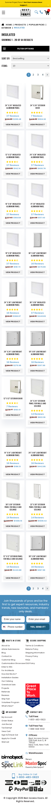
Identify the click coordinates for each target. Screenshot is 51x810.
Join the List (7, 724)
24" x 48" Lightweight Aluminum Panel (37, 453)
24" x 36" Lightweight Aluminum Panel (13, 303)
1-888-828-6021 (37, 728)
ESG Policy (30, 663)
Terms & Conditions (34, 645)
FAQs (28, 659)
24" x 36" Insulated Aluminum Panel (37, 155)
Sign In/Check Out (10, 734)
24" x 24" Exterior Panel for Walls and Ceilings (37, 403)
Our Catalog (7, 681)
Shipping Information (35, 652)
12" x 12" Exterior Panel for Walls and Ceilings (13, 557)
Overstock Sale (9, 684)
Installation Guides (10, 677)
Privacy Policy (32, 656)
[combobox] (4, 627)
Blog (4, 652)
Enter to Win (7, 667)
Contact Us (7, 656)
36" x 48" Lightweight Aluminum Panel (37, 254)
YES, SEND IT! (37, 626)
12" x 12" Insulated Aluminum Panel (13, 155)
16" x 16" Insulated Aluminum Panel (13, 205)
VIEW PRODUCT (13, 124)
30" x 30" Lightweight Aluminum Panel (37, 557)
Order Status (7, 720)
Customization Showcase (13, 663)
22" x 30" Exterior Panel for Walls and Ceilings (37, 507)
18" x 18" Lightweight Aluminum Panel (37, 352)
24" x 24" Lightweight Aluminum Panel (13, 352)
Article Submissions (10, 649)
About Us (6, 645)
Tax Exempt (7, 727)
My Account (7, 717)
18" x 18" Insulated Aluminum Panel (13, 254)
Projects (5, 688)
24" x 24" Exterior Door (37, 106)
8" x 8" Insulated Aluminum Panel (37, 205)
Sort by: (6, 58)
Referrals (6, 691)
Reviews (5, 695)
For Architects (8, 670)
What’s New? (7, 706)
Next (47, 75)
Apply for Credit (9, 738)
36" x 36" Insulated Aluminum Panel (37, 303)
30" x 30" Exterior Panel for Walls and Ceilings (13, 507)
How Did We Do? (9, 674)
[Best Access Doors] (25, 12)
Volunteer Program (10, 702)
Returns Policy (32, 649)
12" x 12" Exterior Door (13, 398)
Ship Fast (6, 698)
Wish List (5, 742)
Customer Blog (8, 659)
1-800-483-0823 (41, 12)
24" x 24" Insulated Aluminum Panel (13, 106)
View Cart (6, 731)
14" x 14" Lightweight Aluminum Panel (13, 453)
